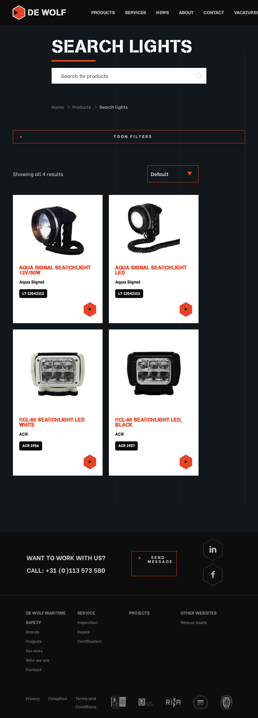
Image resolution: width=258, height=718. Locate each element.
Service (86, 612)
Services (135, 12)
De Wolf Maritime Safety (46, 617)
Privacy (33, 698)
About (186, 12)
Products (103, 12)
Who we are (37, 660)
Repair (83, 631)
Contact (214, 12)
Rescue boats (194, 622)
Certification (89, 641)
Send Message (160, 559)
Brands (32, 631)
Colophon (57, 698)
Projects (34, 641)
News (162, 12)
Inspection (87, 622)
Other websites (198, 612)
